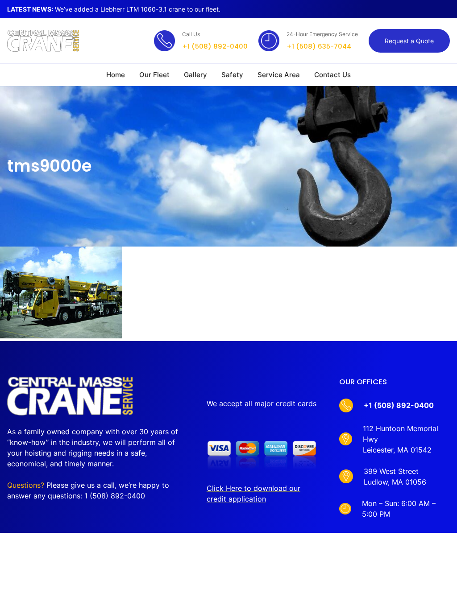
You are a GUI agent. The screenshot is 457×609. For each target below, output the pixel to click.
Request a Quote (409, 41)
